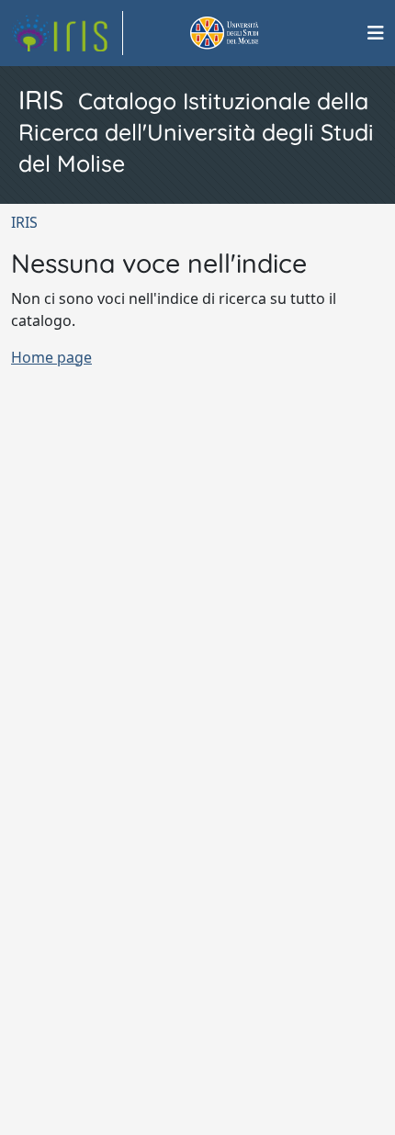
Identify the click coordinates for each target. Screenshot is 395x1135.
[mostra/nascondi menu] (375, 33)
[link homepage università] (245, 33)
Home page (51, 357)
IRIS (24, 222)
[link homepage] (67, 33)
